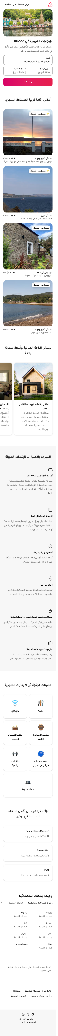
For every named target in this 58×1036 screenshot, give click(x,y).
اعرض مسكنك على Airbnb (17, 4)
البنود (22, 1022)
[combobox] (28, 61)
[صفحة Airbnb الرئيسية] (50, 4)
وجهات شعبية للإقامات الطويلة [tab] (40, 903)
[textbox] (40, 72)
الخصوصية (31, 1022)
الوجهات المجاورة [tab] (16, 903)
